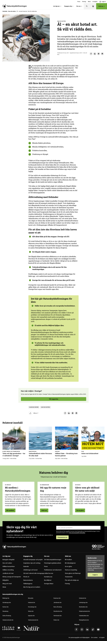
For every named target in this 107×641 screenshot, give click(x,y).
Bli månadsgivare (70, 563)
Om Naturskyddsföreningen (52, 559)
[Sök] (87, 6)
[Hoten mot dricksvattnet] (93, 438)
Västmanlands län (33, 620)
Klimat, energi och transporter (12, 577)
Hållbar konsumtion (9, 566)
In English (95, 1)
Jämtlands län (57, 602)
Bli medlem (10, 510)
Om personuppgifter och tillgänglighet (79, 637)
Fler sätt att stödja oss (72, 580)
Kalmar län (6, 607)
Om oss (78, 6)
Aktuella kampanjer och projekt (33, 559)
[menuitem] (78, 1)
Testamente (69, 577)
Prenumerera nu (62, 537)
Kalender (26, 566)
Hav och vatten (12, 11)
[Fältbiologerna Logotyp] (8, 628)
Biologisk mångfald (8, 559)
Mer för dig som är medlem (31, 587)
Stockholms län (58, 611)
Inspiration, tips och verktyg (31, 563)
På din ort (26, 577)
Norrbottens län (83, 607)
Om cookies (94, 637)
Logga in (95, 575)
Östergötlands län (84, 620)
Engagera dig (68, 6)
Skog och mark (7, 583)
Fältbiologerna (27, 583)
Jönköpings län (83, 602)
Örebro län (56, 620)
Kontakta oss (48, 577)
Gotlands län (82, 598)
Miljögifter (6, 580)
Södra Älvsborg (7, 615)
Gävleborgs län (7, 602)
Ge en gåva (80, 510)
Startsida (5, 11)
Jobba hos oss (48, 573)
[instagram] (82, 629)
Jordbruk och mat (8, 573)
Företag (84, 1)
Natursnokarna (28, 580)
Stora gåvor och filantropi (73, 573)
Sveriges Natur (48, 583)
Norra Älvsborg (58, 607)
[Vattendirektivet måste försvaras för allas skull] (40, 438)
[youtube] (98, 629)
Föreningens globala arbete (52, 563)
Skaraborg (5, 611)
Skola (89, 1)
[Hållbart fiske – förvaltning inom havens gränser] (66, 438)
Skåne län (31, 611)
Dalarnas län (57, 598)
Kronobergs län (32, 607)
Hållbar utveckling (8, 570)
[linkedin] (87, 629)
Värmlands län (58, 615)
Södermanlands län (84, 611)
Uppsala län (31, 615)
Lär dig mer (56, 6)
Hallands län (31, 602)
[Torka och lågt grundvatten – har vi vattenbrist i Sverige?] (14, 438)
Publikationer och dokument (52, 570)
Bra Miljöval (47, 580)
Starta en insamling (71, 570)
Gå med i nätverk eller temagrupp (33, 573)
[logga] (19, 628)
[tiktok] (93, 629)
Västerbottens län (84, 615)
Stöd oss (100, 6)
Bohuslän (30, 598)
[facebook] (76, 629)
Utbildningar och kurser (30, 570)
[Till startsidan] (15, 6)
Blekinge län (6, 598)
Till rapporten (11, 85)
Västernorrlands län (8, 620)
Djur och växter (33, 407)
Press (78, 1)
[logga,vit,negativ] (31, 628)
